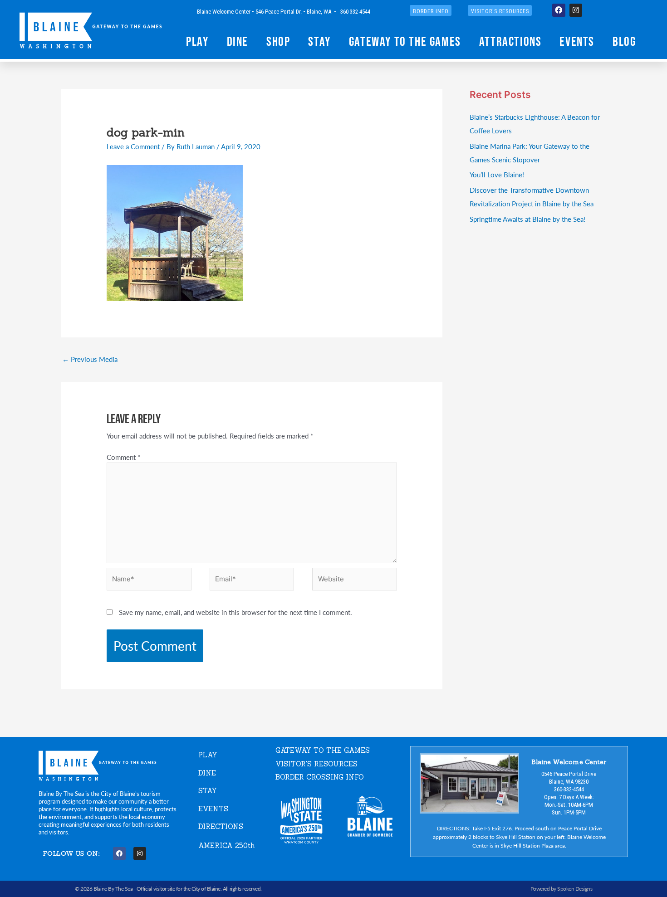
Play (197, 41)
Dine (237, 41)
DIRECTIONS (220, 826)
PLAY (207, 755)
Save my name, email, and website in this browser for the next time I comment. (235, 612)
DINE (207, 773)
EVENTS (213, 808)
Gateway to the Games (405, 41)
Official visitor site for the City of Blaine (179, 888)
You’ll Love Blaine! (497, 174)
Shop (278, 41)
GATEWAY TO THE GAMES (322, 750)
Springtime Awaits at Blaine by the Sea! (527, 219)
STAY (207, 790)
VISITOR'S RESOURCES (316, 764)
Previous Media (90, 359)
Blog (624, 41)
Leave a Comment (133, 146)
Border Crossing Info (319, 777)
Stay (319, 41)
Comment (123, 457)
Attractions (510, 41)
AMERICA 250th (226, 845)
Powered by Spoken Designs (561, 888)
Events (576, 41)
